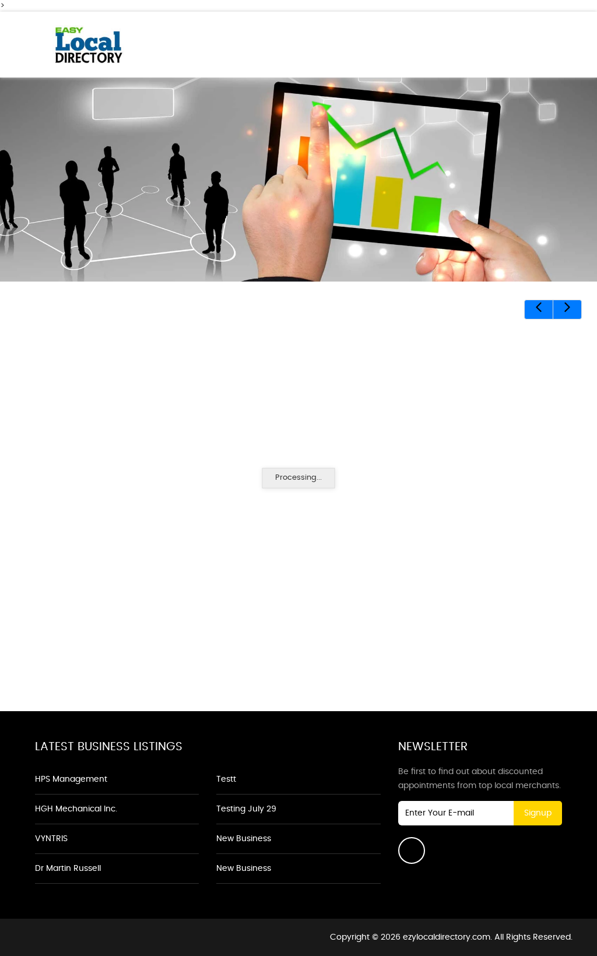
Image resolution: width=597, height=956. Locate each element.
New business (243, 839)
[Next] (567, 309)
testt (226, 779)
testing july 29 (246, 809)
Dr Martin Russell (68, 868)
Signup (538, 813)
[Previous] (538, 309)
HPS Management (71, 779)
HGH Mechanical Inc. (76, 809)
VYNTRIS (51, 839)
